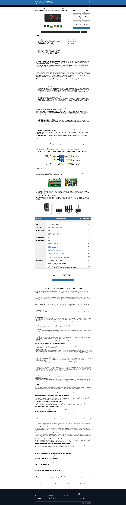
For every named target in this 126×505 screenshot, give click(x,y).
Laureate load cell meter (50, 63)
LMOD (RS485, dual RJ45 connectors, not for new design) (57, 244)
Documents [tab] (64, 31)
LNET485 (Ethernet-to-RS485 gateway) (54, 250)
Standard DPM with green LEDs (53, 224)
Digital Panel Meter (44, 487)
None (49, 230)
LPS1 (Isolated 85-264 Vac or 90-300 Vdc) (55, 227)
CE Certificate (72, 43)
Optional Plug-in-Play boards (59, 144)
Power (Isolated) (84, 12)
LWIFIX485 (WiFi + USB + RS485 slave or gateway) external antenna (59, 258)
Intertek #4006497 (73, 39)
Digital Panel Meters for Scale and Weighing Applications (73, 488)
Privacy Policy (51, 497)
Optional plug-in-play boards (43, 172)
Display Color (75, 12)
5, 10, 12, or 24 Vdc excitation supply (74, 148)
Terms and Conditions (53, 498)
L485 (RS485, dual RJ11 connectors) (54, 243)
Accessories (78, 6)
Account (83, 1)
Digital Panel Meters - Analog (47, 8)
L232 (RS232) (50, 241)
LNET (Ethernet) (51, 249)
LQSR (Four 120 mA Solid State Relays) (54, 236)
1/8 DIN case (62, 146)
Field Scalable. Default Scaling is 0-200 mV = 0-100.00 (57, 263)
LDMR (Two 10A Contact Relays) (53, 231)
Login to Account (67, 493)
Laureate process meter (58, 63)
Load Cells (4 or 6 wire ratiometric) (54, 266)
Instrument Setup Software (52, 100)
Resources (85, 6)
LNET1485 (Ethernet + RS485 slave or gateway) (56, 253)
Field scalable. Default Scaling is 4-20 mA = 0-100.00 (56, 260)
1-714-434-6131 (39, 496)
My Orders (66, 495)
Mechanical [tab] (58, 31)
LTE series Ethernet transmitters (69, 192)
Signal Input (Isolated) (85, 19)
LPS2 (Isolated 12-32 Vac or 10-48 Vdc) (54, 228)
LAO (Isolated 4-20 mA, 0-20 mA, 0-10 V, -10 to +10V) (56, 239)
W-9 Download (66, 498)
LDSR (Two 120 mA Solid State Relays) (54, 233)
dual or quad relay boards (43, 145)
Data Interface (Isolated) (76, 19)
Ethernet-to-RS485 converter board (42, 192)
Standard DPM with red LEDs (53, 225)
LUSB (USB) (50, 246)
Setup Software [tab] (51, 31)
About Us (51, 493)
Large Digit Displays (57, 6)
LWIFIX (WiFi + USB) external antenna (54, 256)
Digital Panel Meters (39, 6)
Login (87, 1)
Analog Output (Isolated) (85, 16)
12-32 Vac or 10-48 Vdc (81, 145)
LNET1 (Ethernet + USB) (52, 251)
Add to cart (82, 27)
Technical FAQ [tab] (70, 31)
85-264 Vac (70, 145)
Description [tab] (38, 31)
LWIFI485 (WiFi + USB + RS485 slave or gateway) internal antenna (59, 257)
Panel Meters (54, 487)
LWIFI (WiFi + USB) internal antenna (54, 254)
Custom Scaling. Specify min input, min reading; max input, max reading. (60, 261)
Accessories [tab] (84, 31)
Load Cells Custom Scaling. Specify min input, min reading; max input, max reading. (62, 267)
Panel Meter (50, 487)
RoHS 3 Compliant (73, 41)
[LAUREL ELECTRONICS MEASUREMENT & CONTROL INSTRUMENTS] (36, 2)
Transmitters (48, 6)
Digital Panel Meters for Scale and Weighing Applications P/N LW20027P (60, 222)
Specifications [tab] (44, 31)
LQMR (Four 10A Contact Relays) (53, 234)
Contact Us (66, 497)
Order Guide (86, 24)
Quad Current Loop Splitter (68, 6)
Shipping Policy (51, 495)
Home (36, 8)
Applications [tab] (77, 31)
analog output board (53, 145)
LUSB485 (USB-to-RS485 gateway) (54, 247)
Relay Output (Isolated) (76, 16)
